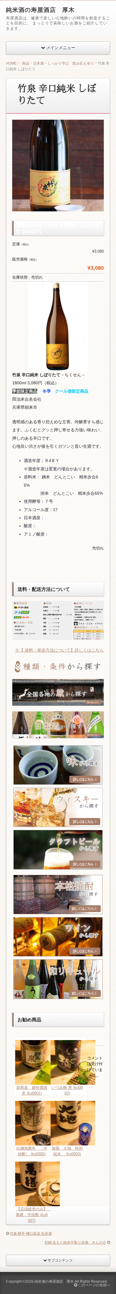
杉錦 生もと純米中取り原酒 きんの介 (75, 1242)
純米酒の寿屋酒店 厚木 (40, 10)
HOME (11, 63)
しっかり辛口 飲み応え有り (71, 63)
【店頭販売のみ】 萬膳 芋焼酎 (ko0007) (33, 1215)
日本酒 (38, 63)
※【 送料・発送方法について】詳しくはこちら (59, 650)
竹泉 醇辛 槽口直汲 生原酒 (31, 1233)
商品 (25, 63)
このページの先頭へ (93, 1285)
